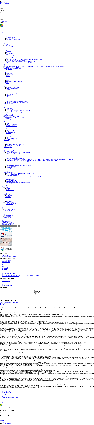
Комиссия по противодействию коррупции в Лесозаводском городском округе (19, 161)
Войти (2, 8)
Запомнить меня (4, 17)
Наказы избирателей (9, 85)
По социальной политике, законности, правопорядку (15, 99)
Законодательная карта (8, 218)
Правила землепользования (7, 263)
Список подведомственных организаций (13, 143)
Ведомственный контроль (8, 183)
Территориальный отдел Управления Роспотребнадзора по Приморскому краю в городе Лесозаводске (23, 62)
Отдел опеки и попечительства (11, 138)
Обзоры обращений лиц (8, 217)
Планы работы (8, 95)
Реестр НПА (8, 90)
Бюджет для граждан (5, 266)
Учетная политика (9, 201)
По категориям (2, 303)
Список (7, 83)
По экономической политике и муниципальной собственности (16, 101)
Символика (6, 44)
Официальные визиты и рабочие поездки (13, 40)
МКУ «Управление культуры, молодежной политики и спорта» (16, 171)
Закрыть (2, 22)
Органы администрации (8, 122)
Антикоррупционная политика (11, 70)
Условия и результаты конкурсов (11, 164)
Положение (8, 118)
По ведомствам (2, 304)
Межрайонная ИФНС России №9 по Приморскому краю (15, 57)
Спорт (7, 54)
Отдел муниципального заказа (11, 129)
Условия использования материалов (8, 401)
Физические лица (4, 302)
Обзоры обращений (9, 114)
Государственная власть (8, 56)
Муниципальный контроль (8, 172)
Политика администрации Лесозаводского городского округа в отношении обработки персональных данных (20, 275)
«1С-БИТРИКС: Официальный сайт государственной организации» (16, 423)
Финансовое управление (10, 125)
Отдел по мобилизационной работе (12, 136)
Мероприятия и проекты (10, 38)
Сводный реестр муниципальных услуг (11, 209)
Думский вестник (9, 73)
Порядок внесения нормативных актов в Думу (14, 92)
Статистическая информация (9, 179)
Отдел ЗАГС (8, 137)
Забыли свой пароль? (3, 21)
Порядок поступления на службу (11, 163)
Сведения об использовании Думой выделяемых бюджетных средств (17, 79)
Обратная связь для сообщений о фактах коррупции (15, 158)
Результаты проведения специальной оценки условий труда (16, 112)
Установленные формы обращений (12, 113)
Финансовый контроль (8, 168)
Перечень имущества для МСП (7, 285)
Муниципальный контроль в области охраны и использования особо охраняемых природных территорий (24, 176)
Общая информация (9, 74)
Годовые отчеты (9, 200)
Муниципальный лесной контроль (12, 178)
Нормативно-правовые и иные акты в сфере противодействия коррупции (18, 152)
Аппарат (5, 104)
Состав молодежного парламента (11, 119)
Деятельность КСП (7, 197)
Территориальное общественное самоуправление (12, 67)
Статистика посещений (6, 402)
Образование (8, 51)
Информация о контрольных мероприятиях (13, 198)
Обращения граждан (7, 206)
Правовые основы (7, 194)
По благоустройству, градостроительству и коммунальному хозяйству (17, 100)
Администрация (5, 120)
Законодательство (9, 195)
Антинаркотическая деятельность (11, 55)
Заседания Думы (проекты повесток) (12, 87)
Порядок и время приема (8, 215)
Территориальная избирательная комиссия (9, 256)
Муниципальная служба (8, 107)
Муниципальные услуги (8, 210)
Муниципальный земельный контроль (12, 175)
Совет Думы (8, 77)
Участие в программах (8, 147)
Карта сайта (2, 418)
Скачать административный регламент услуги (10, 397)
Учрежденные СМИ (7, 146)
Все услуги (2, 305)
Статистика (8, 97)
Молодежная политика (10, 53)
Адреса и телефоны (5, 393)
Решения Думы (8, 89)
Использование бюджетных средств (12, 181)
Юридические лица (10, 302)
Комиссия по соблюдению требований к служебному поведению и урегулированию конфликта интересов (24, 157)
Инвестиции (4, 283)
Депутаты (6, 82)
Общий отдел (8, 133)
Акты (7, 184)
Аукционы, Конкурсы (6, 281)
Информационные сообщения (11, 35)
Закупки (7, 191)
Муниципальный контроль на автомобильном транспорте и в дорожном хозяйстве (20, 173)
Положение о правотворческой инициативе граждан (15, 93)
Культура (7, 52)
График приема (4, 394)
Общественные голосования (9, 46)
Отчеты (7, 96)
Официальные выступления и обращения (13, 39)
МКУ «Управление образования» (11, 170)
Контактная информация (10, 167)
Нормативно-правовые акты (11, 203)
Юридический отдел (9, 128)
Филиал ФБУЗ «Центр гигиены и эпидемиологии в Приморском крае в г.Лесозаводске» (21, 61)
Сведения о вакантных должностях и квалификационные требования (18, 110)
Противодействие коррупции (9, 115)
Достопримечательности (8, 42)
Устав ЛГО (8, 75)
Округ (3, 33)
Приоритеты (6, 140)
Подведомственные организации (9, 142)
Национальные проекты (8, 48)
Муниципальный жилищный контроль (12, 174)
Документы (4, 207)
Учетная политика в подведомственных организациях (15, 144)
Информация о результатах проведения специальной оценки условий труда (19, 165)
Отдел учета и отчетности (10, 106)
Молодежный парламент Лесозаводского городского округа (14, 117)
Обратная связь (2, 420)
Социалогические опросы (10, 36)
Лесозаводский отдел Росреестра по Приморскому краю (15, 60)
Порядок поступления (10, 109)
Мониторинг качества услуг (9, 211)
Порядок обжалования (10, 190)
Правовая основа (9, 108)
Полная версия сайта (3, 2)
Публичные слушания (10, 94)
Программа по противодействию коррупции (13, 153)
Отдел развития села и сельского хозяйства (13, 127)
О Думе (5, 72)
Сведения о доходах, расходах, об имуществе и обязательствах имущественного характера (21, 156)
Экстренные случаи (7, 45)
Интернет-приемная (5, 213)
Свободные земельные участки (7, 265)
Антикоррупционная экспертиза (11, 154)
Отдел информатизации (10, 134)
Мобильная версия (3, 27)
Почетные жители (7, 43)
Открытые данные (7, 64)
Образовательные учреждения (11, 166)
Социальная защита (9, 49)
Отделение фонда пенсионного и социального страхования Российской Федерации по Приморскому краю (24, 59)
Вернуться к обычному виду (5, 3)
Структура (8, 123)
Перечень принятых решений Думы (12, 88)
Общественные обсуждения (11, 149)
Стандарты (8, 196)
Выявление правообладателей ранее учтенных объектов (11, 264)
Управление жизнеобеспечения (11, 126)
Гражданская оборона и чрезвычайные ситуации (12, 68)
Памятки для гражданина (10, 37)
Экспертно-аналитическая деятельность (13, 199)
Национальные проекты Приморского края (11, 116)
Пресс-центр (8, 131)
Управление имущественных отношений (13, 124)
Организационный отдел (10, 105)
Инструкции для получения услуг (8, 284)
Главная (3, 32)
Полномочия (8, 78)
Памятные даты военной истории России (11, 65)
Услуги (3, 208)
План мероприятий (9, 204)
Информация (6, 187)
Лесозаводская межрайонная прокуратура (13, 58)
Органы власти (16, 302)
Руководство (8, 76)
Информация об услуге (6, 391)
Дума (3, 71)
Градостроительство (7, 63)
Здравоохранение (9, 50)
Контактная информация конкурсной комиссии (14, 111)
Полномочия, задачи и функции (9, 139)
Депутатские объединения (8, 103)
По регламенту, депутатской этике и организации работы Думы (17, 102)
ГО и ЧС (3, 274)
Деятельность (6, 86)
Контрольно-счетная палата (7, 186)
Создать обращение (7, 216)
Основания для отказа (6, 395)
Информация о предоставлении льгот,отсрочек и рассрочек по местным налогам (19, 182)
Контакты (8, 80)
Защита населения (9, 69)
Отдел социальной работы (10, 130)
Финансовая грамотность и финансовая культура (10, 276)
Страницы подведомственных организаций (13, 145)
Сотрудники (8, 189)
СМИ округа (6, 47)
